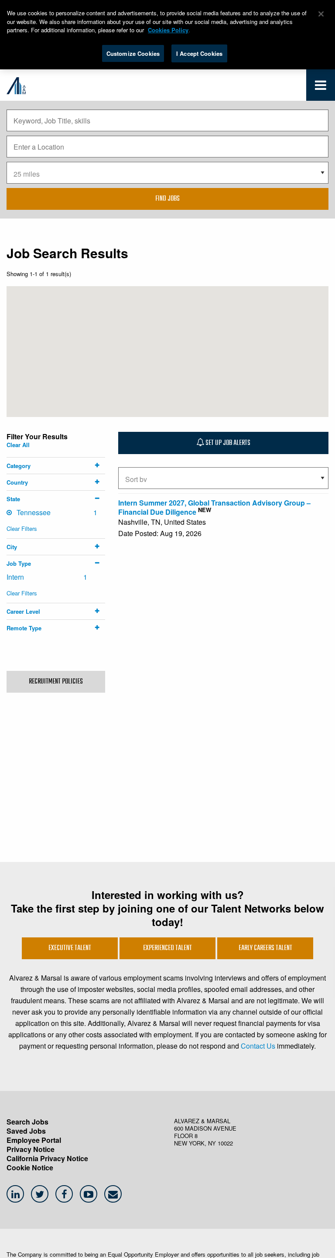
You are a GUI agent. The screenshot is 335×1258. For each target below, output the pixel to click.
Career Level (23, 611)
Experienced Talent (167, 948)
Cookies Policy (168, 30)
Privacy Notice (31, 1149)
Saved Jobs (26, 1131)
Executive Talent (69, 948)
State (13, 499)
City (12, 546)
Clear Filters (22, 528)
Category (19, 465)
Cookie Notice (30, 1167)
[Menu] (320, 87)
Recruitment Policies (56, 681)
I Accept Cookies (199, 53)
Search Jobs (27, 1122)
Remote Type (24, 628)
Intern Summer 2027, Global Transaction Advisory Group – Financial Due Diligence (214, 507)
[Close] (321, 14)
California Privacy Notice (47, 1158)
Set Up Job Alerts (227, 443)
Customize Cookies (133, 53)
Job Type (19, 563)
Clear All (18, 445)
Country (17, 482)
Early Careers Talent (265, 948)
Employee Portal (34, 1140)
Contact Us (258, 1046)
